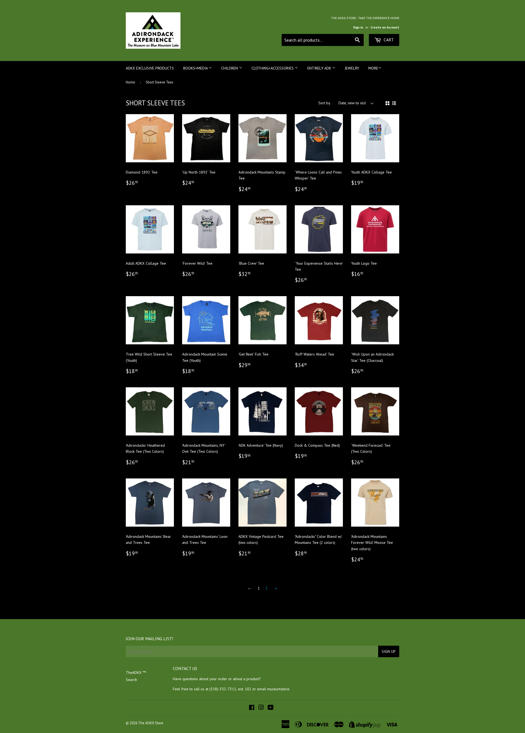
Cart (388, 39)
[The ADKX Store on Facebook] (252, 708)
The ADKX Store (150, 723)
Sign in (358, 27)
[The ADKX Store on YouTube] (270, 708)
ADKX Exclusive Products (150, 68)
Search (131, 679)
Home (130, 82)
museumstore (278, 688)
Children (230, 68)
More (373, 68)
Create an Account (385, 27)
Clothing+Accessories (273, 68)
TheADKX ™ (136, 672)
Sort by (324, 102)
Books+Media (196, 68)
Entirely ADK (319, 68)
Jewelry (352, 68)
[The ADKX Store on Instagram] (261, 708)
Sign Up (389, 651)
